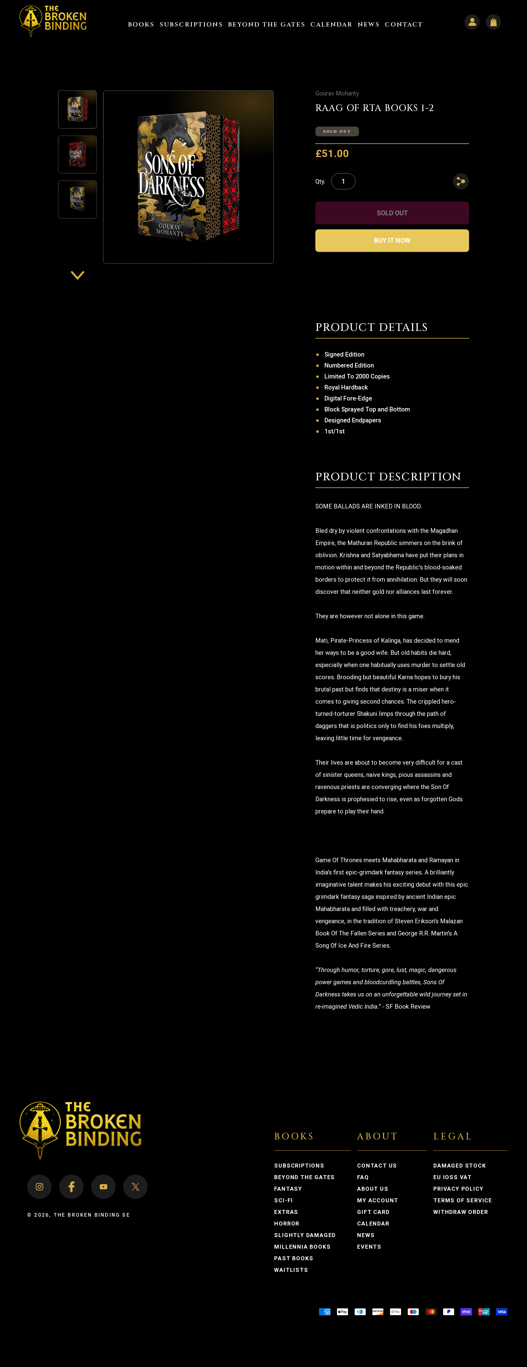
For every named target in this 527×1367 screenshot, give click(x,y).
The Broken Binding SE (92, 1215)
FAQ (363, 1177)
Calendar (373, 1223)
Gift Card (373, 1212)
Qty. (320, 181)
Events (369, 1247)
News (366, 1235)
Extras (286, 1212)
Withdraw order (460, 1212)
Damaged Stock (459, 1165)
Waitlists (291, 1270)
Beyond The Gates (304, 1177)
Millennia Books (302, 1247)
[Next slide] (77, 275)
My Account (383, 1200)
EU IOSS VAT (452, 1177)
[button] (141, 24)
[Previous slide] (77, 78)
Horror (286, 1223)
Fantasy (288, 1189)
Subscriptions (299, 1165)
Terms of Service (462, 1200)
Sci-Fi (283, 1200)
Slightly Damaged (305, 1235)
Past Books (293, 1258)
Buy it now (392, 240)
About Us (372, 1189)
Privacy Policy (458, 1189)
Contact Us (377, 1165)
